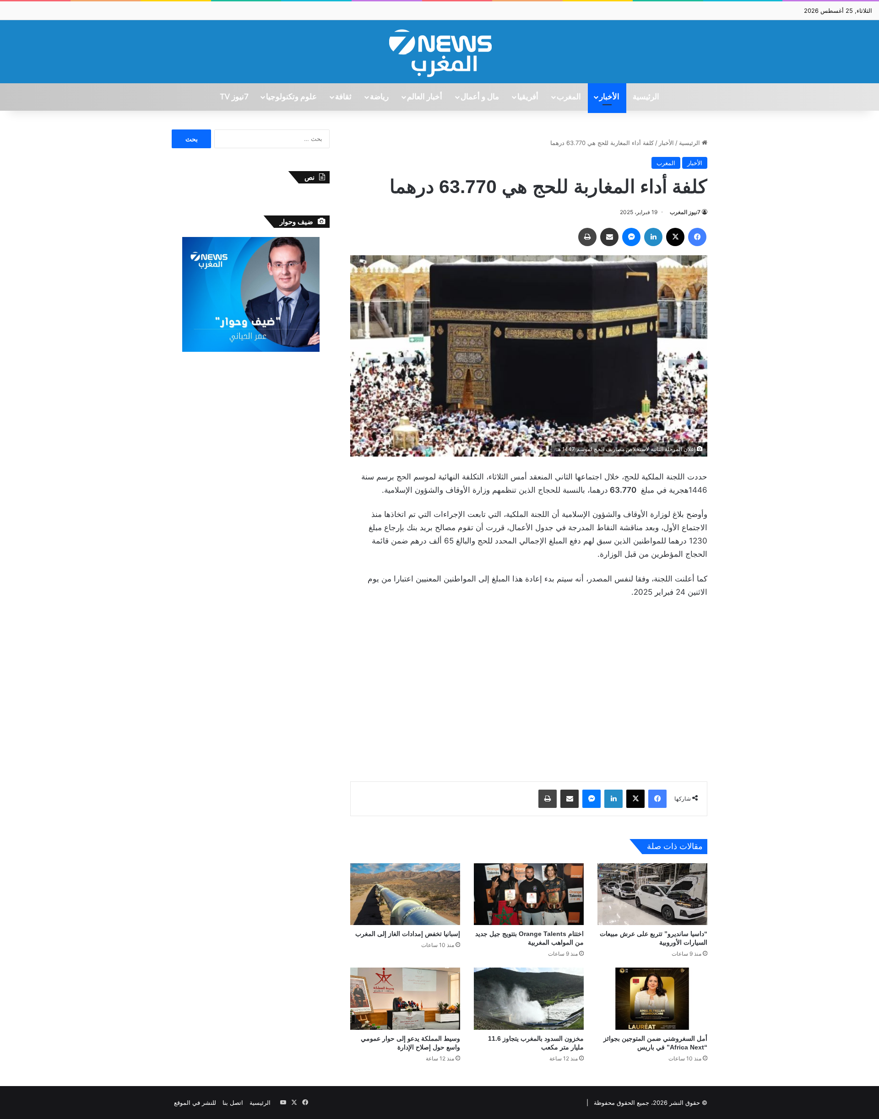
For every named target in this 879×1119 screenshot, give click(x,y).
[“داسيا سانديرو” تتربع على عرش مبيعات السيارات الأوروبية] (652, 894)
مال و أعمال (480, 97)
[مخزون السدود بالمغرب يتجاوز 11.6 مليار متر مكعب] (529, 998)
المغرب (569, 97)
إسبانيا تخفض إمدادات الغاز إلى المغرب (407, 933)
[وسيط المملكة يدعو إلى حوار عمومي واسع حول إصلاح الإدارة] (405, 998)
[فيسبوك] (697, 237)
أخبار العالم (424, 97)
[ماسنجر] (631, 237)
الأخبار (609, 97)
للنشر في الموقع (195, 1102)
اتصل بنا (232, 1102)
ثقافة (343, 97)
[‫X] (675, 237)
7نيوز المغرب (685, 212)
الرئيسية (646, 97)
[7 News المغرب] (439, 52)
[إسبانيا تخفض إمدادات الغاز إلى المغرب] (405, 894)
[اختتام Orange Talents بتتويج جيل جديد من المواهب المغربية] (529, 894)
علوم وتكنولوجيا (291, 97)
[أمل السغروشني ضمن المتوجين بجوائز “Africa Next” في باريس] (652, 998)
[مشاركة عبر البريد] (609, 237)
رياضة (379, 97)
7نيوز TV (234, 97)
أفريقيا (527, 97)
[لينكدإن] (653, 237)
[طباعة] (587, 237)
